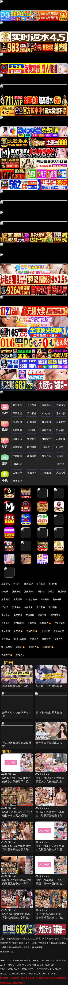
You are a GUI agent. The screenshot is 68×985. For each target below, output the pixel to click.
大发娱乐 (5, 623)
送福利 (41, 591)
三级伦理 (17, 413)
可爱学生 (46, 438)
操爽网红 (45, 599)
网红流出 (46, 430)
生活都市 (17, 472)
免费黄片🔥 (7, 654)
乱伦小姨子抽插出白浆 (49, 742)
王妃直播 (40, 607)
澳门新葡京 (55, 615)
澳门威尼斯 (6, 646)
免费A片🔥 (34, 646)
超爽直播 (57, 599)
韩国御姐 (31, 421)
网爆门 (60, 455)
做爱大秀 (46, 638)
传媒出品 (17, 464)
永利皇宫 (32, 623)
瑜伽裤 (46, 447)
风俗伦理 (61, 472)
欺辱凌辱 (17, 430)
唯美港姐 (46, 421)
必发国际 (42, 615)
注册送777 (29, 591)
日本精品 (31, 413)
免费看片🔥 (45, 623)
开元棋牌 (28, 583)
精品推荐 (17, 405)
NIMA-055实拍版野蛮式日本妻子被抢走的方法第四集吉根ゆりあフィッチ (16, 849)
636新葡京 (60, 623)
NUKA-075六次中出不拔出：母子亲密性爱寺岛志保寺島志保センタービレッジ (50, 817)
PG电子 (5, 591)
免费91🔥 (20, 646)
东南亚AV (61, 421)
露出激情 (31, 455)
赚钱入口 (20, 654)
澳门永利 (52, 583)
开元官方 (45, 631)
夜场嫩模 (30, 615)
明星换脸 (31, 447)
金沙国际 (5, 638)
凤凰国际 (18, 599)
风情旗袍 (17, 447)
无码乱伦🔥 (32, 631)
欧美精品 (46, 405)
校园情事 (31, 472)
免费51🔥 (18, 631)
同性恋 (60, 464)
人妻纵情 (46, 472)
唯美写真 (46, 455)
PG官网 (17, 583)
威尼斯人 (5, 583)
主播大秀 (28, 607)
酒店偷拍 (16, 607)
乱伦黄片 (52, 607)
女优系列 (31, 438)
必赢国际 (5, 599)
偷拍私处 (5, 615)
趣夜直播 (18, 615)
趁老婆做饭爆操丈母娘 (15, 686)
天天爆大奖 (59, 631)
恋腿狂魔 (61, 438)
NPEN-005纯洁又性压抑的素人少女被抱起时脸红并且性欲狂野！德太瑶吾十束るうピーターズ (50, 783)
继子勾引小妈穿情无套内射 (16, 714)
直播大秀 (58, 638)
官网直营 (40, 583)
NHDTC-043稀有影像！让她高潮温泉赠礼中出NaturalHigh (49, 917)
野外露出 (61, 430)
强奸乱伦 (31, 405)
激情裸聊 (5, 631)
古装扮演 (17, 438)
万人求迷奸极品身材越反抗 (16, 744)
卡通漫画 (17, 455)
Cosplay (46, 413)
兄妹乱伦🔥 (48, 646)
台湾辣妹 (17, 421)
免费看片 (34, 638)
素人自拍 (61, 413)
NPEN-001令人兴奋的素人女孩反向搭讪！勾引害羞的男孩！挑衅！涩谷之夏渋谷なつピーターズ (50, 851)
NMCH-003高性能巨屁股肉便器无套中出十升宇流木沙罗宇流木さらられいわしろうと (17, 885)
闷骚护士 (61, 447)
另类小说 (17, 480)
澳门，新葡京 (20, 638)
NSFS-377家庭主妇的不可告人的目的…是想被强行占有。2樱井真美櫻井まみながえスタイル (16, 919)
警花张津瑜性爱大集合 (49, 712)
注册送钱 (16, 591)
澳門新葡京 (19, 623)
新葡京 (51, 591)
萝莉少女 (61, 405)
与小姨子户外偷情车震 (49, 686)
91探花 (31, 430)
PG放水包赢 (31, 599)
